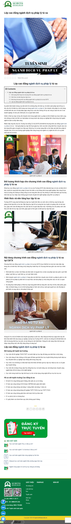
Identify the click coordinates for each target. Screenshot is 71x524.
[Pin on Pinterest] (40, 409)
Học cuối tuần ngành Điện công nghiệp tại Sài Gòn (24, 455)
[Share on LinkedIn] (43, 409)
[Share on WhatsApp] (27, 409)
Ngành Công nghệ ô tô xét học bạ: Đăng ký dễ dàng (24, 467)
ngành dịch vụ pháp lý (40, 83)
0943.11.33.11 (13, 498)
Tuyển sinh (29, 494)
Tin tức (28, 503)
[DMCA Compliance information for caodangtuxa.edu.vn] (17, 522)
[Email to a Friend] (37, 409)
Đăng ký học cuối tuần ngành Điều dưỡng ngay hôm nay (25, 461)
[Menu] (4, 4)
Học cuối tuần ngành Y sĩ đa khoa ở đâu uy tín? (23, 449)
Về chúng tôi (29, 486)
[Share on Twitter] (33, 409)
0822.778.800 (17, 505)
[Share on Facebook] (30, 409)
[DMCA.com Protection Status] (5, 522)
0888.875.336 (15, 502)
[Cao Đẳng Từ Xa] (13, 4)
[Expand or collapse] (65, 88)
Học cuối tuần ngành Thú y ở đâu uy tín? (21, 444)
